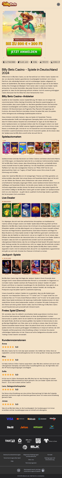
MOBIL (35, 62)
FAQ (12, 461)
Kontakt (50, 455)
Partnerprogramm (31, 463)
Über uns (31, 460)
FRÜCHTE (45, 62)
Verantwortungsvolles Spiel (12, 458)
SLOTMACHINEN (10, 62)
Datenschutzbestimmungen (12, 455)
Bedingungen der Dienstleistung (50, 459)
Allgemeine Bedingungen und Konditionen (31, 455)
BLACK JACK (24, 62)
